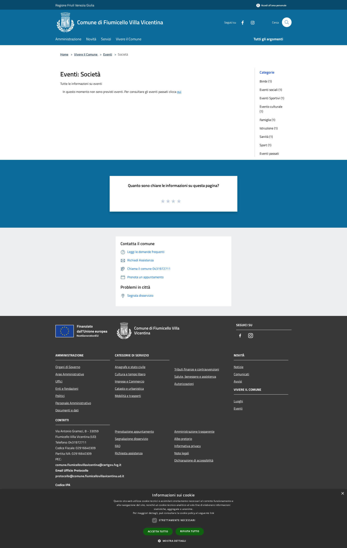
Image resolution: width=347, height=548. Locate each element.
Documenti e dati (67, 410)
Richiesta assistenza (129, 453)
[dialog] (173, 518)
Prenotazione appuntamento (134, 431)
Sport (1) (265, 145)
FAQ (117, 445)
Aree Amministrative (69, 374)
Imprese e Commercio (129, 381)
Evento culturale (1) (271, 109)
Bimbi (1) (266, 81)
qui (179, 91)
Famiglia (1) (267, 119)
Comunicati (241, 374)
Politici (60, 395)
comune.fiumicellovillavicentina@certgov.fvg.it (88, 464)
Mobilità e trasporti (128, 395)
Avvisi (238, 381)
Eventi (107, 54)
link (212, 513)
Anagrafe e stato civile (130, 366)
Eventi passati (269, 153)
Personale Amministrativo (73, 403)
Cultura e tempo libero (130, 374)
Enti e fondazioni (66, 388)
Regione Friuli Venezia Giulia (74, 5)
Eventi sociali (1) (271, 89)
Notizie (238, 366)
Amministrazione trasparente (194, 431)
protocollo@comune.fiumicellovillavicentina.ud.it (89, 476)
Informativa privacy (187, 445)
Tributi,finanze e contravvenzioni (196, 369)
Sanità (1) (266, 136)
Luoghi (238, 401)
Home (64, 54)
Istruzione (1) (269, 128)
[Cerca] (287, 22)
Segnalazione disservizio (131, 438)
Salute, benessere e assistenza (195, 376)
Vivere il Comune (86, 54)
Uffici (58, 381)
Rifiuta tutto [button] (189, 531)
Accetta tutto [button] (158, 531)
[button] (173, 540)
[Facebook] (241, 22)
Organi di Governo (67, 366)
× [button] (342, 493)
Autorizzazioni (184, 383)
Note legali (181, 453)
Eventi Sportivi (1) (272, 98)
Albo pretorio (183, 438)
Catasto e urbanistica (129, 388)
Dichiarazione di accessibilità (193, 460)
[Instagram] (251, 22)
